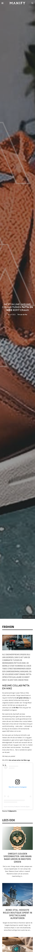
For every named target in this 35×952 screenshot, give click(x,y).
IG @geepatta (12, 811)
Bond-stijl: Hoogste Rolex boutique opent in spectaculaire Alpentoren (17, 914)
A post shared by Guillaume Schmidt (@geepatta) (18, 806)
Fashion (8, 626)
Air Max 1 (17, 707)
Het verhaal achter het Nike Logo (19, 760)
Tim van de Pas (22, 314)
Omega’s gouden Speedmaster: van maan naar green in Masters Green (18, 857)
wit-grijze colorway (22, 698)
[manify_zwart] (17, 3)
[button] (2, 3)
